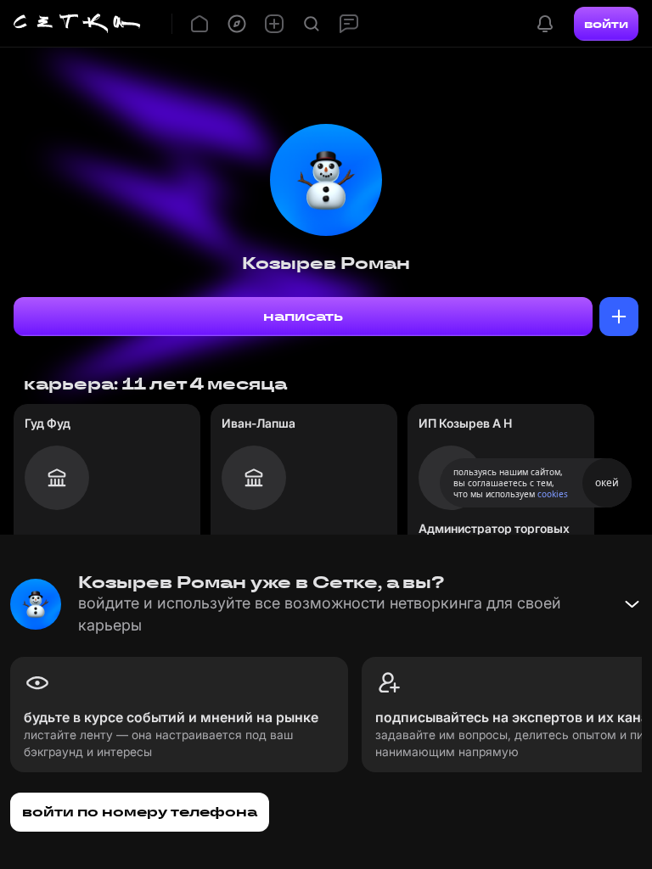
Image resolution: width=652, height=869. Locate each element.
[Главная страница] (77, 24)
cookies (552, 494)
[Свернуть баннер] (631, 604)
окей (607, 482)
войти (606, 23)
